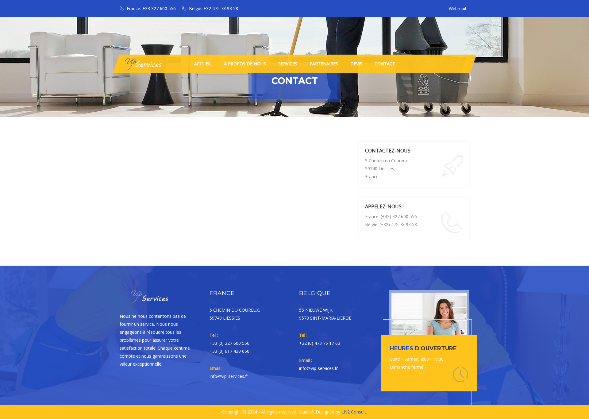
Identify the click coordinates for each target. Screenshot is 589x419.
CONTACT (385, 64)
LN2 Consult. (354, 412)
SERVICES (287, 64)
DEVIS (356, 64)
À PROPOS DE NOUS (245, 64)
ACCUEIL (203, 64)
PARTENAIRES (324, 64)
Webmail (457, 8)
